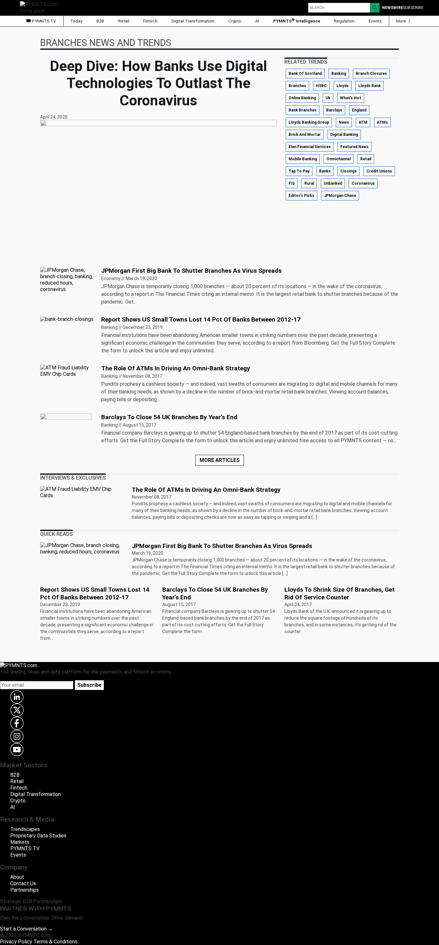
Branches (297, 86)
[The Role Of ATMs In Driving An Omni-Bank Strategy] (67, 370)
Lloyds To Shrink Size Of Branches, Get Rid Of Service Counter (339, 593)
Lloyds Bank (369, 86)
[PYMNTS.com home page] (41, 7)
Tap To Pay (299, 171)
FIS (292, 183)
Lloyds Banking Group (309, 122)
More (401, 20)
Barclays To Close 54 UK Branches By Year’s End (169, 417)
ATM (363, 122)
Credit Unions (379, 171)
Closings (348, 171)
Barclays (334, 110)
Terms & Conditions (55, 942)
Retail (123, 20)
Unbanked (333, 183)
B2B (100, 20)
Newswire (392, 7)
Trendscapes (25, 829)
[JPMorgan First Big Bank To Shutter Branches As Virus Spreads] (67, 279)
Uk (328, 98)
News (344, 122)
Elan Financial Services (310, 147)
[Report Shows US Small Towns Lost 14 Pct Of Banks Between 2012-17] (67, 319)
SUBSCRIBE (413, 7)
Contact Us (23, 883)
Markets (19, 842)
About (17, 877)
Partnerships (24, 890)
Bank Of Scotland (305, 73)
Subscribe (89, 685)
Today (76, 20)
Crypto (234, 20)
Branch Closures (371, 73)
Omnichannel (339, 159)
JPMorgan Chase (340, 195)
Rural (309, 183)
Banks (325, 171)
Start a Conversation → (26, 929)
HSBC (321, 86)
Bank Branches (303, 110)
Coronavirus (363, 183)
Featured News (354, 147)
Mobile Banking (303, 159)
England (359, 110)
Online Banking (302, 98)
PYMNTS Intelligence (296, 20)
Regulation (344, 20)
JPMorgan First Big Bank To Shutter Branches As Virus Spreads (191, 270)
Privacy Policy (16, 942)
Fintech (150, 20)
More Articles (220, 460)
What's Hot (350, 98)
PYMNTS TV (43, 20)
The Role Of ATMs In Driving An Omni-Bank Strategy (175, 368)
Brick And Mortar (305, 134)
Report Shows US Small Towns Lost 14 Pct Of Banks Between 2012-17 (200, 319)
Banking (338, 73)
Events (375, 20)
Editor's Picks (301, 195)
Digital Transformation (193, 20)
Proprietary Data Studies (38, 836)
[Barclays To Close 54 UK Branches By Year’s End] (66, 431)
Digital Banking (344, 134)
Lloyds (342, 86)
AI (257, 20)
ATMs (382, 122)
